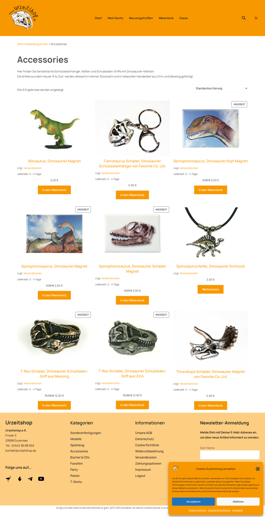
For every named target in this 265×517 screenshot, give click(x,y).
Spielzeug (77, 445)
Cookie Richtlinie (147, 445)
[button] (258, 469)
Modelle (75, 439)
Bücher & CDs (80, 457)
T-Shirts (76, 482)
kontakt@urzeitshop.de (20, 451)
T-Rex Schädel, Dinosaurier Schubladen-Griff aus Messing (54, 374)
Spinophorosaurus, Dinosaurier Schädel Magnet (132, 269)
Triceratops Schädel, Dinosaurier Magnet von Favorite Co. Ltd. (210, 374)
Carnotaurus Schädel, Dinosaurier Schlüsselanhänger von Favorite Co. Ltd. (132, 163)
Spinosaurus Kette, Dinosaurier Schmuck (210, 266)
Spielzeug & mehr (37, 44)
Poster (75, 476)
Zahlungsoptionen (148, 463)
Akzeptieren (193, 501)
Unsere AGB (143, 433)
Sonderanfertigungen (85, 433)
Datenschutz (144, 439)
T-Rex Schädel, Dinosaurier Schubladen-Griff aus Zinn (132, 373)
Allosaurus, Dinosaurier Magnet (54, 161)
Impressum (237, 510)
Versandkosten (32, 168)
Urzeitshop (18, 422)
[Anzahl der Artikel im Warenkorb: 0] (256, 18)
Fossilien (76, 463)
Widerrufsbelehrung (149, 451)
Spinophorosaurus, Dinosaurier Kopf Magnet (210, 161)
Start (20, 44)
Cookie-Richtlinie (197, 510)
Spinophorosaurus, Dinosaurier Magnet (54, 266)
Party (74, 469)
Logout (140, 476)
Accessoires (79, 451)
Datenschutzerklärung (219, 510)
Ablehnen (238, 501)
